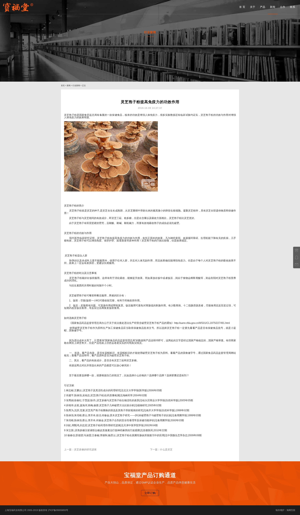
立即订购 (150, 493)
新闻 (272, 7)
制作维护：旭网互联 (285, 510)
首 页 (242, 7)
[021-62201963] (296, 250)
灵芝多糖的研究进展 (85, 449)
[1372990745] (296, 257)
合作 (282, 7)
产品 (262, 7)
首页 (63, 85)
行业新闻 (76, 85)
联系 (292, 7)
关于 (252, 7)
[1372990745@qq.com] (296, 264)
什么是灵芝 (166, 449)
